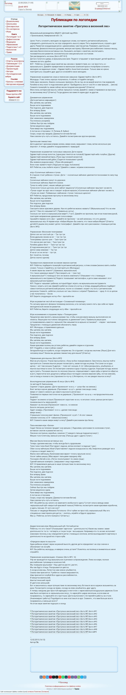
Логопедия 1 (12, 37)
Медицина (11, 42)
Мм (47, 677)
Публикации (11, 64)
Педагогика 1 (12, 47)
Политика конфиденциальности (56, 686)
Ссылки (14, 79)
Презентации (12, 69)
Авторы (9, 71)
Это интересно (13, 29)
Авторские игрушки (15, 84)
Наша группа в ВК (13, 94)
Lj (66, 677)
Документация (12, 66)
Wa (79, 677)
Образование (12, 44)
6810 (23, 7)
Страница (98, 8)
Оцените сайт (14, 97)
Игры (8, 32)
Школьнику (11, 24)
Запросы (106, 8)
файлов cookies (75, 686)
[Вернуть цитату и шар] (120, 12)
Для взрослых (12, 26)
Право (9, 52)
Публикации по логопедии (74, 20)
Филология (11, 50)
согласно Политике (34, 692)
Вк (41, 677)
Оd (44, 677)
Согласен (45, 692)
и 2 (19, 37)
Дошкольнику (12, 21)
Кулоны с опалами (14, 82)
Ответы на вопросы (15, 61)
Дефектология (13, 39)
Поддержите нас (14, 91)
